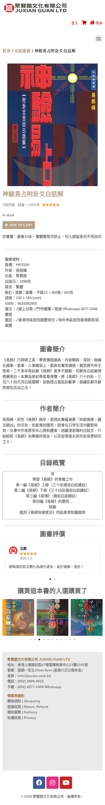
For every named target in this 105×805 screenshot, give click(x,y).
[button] (98, 39)
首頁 (6, 51)
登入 (74, 23)
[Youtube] (66, 783)
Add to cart (21, 225)
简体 (99, 23)
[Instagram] (52, 783)
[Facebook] (39, 783)
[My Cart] (83, 23)
